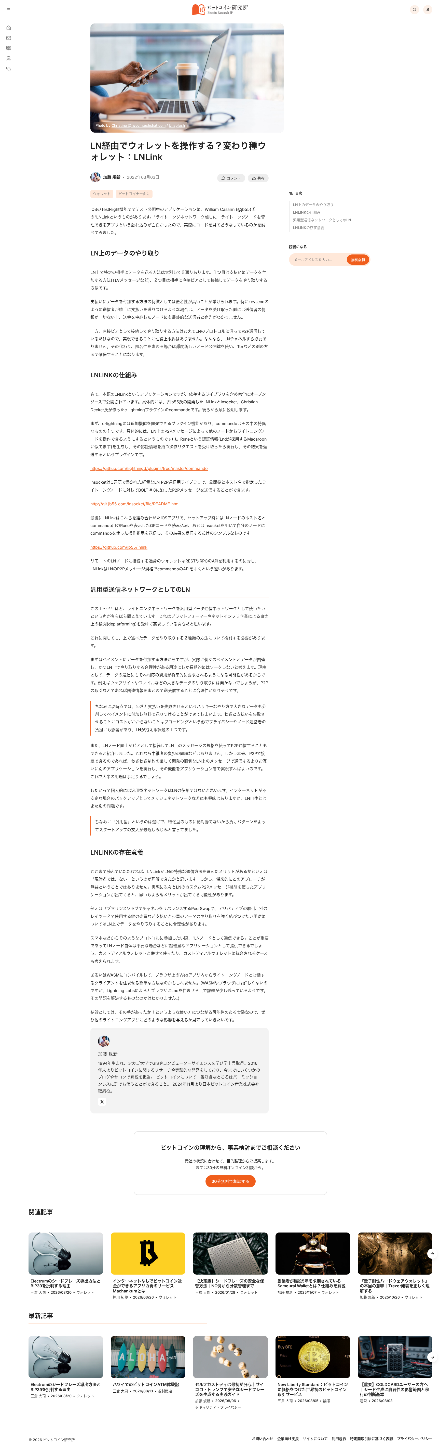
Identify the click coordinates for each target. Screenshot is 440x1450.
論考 (326, 1400)
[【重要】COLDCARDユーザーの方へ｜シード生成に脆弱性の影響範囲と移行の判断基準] (395, 1357)
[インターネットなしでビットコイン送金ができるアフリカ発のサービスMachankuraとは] (148, 1254)
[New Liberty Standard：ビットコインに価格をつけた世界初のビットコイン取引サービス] (313, 1357)
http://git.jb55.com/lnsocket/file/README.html (135, 503)
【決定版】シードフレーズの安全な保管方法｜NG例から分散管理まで (229, 1283)
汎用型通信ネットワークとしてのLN (322, 220)
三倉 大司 (38, 1292)
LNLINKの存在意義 (308, 227)
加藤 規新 (108, 1054)
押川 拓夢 (120, 1297)
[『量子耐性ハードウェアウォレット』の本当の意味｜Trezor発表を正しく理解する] (395, 1254)
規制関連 (165, 1391)
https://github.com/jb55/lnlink (118, 547)
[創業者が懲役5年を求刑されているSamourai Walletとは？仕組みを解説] (313, 1254)
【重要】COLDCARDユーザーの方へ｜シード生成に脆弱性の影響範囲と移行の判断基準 (394, 1389)
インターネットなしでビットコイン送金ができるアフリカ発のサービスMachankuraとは (147, 1286)
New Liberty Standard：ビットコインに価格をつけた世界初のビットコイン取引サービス (313, 1389)
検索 (414, 9)
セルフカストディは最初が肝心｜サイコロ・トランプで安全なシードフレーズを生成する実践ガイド (229, 1389)
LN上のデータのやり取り (313, 204)
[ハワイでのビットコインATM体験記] (148, 1357)
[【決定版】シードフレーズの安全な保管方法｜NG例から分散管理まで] (230, 1254)
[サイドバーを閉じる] (8, 9)
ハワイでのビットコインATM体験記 (146, 1384)
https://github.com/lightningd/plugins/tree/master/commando (149, 468)
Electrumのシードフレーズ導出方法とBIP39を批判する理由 (66, 1283)
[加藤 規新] (104, 1041)
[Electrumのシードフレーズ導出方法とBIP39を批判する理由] (66, 1254)
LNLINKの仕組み (307, 212)
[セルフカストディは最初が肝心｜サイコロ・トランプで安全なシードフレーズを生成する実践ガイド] (230, 1357)
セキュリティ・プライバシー (218, 1407)
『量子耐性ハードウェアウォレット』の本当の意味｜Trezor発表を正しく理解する (395, 1286)
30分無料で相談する (231, 1181)
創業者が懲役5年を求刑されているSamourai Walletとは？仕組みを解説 (312, 1283)
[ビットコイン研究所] (220, 9)
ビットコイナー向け (134, 193)
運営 (363, 1400)
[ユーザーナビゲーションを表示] (427, 9)
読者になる (298, 247)
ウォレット (102, 193)
